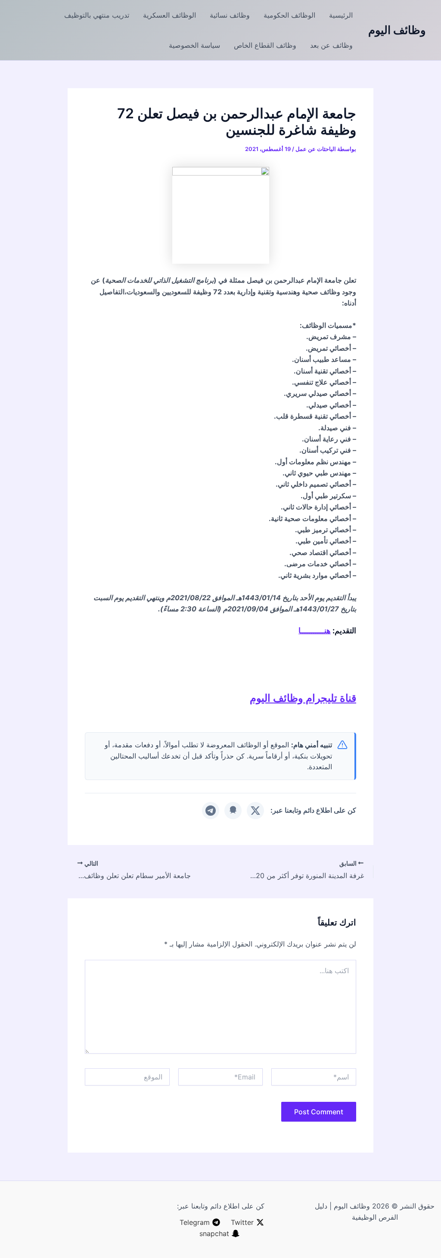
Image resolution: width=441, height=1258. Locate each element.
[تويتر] (255, 810)
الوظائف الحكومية (289, 15)
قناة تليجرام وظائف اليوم (303, 698)
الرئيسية (341, 15)
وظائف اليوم (397, 30)
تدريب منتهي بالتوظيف (96, 15)
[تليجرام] (210, 810)
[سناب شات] (233, 810)
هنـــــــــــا (314, 630)
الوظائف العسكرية (169, 15)
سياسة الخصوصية (194, 45)
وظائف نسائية (230, 15)
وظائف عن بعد (331, 45)
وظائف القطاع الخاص (265, 45)
